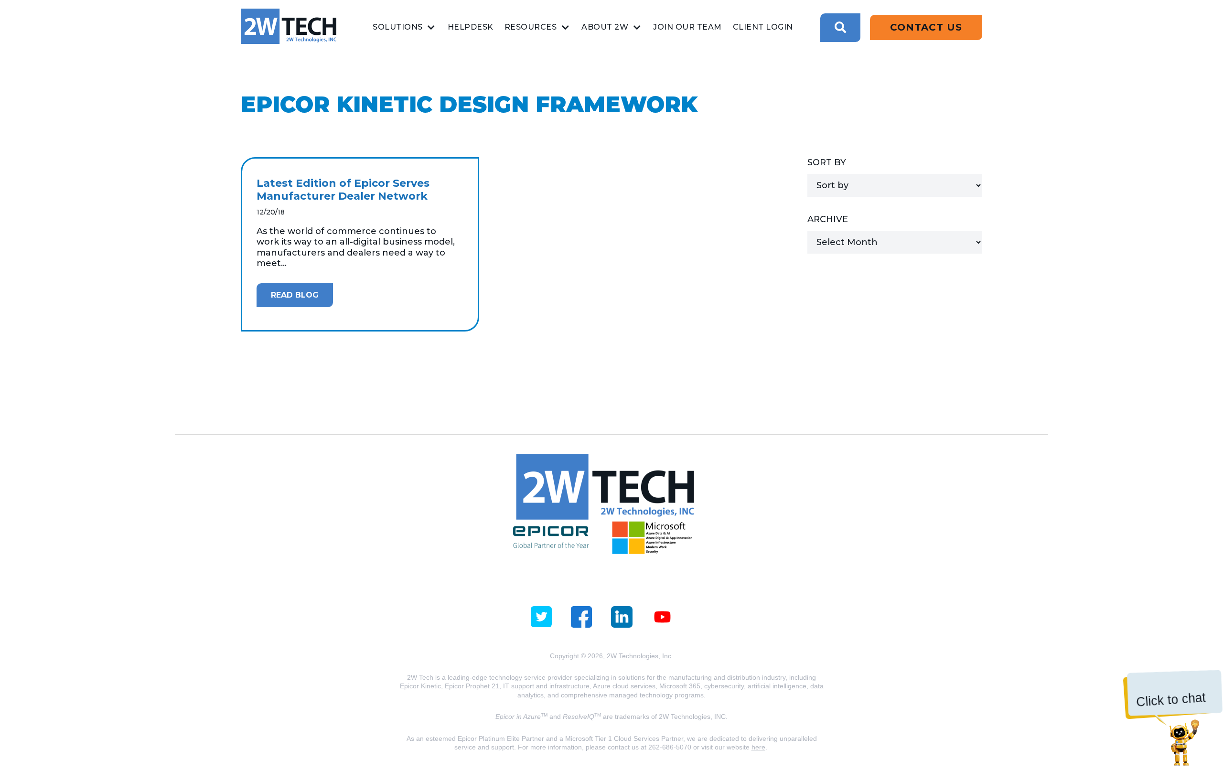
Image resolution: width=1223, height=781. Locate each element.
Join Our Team (687, 27)
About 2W (604, 27)
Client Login (763, 27)
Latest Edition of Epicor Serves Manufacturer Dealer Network (343, 190)
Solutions (398, 27)
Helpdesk (470, 27)
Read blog (295, 295)
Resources (530, 27)
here (758, 747)
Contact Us (926, 27)
